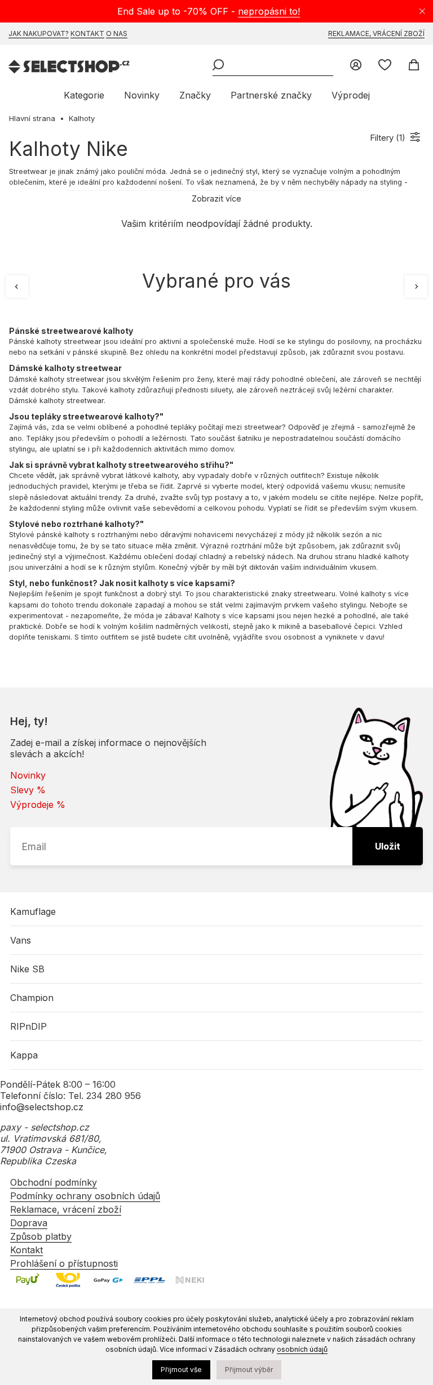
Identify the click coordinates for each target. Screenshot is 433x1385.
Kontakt (87, 33)
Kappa (24, 1055)
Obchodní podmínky (53, 1182)
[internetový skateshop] (69, 68)
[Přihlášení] (355, 66)
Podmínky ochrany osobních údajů (85, 1195)
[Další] (416, 286)
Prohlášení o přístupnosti (64, 1263)
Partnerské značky (271, 95)
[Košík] (413, 66)
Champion (32, 997)
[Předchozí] (17, 286)
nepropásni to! (269, 11)
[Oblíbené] (384, 66)
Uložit (387, 846)
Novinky (142, 95)
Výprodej (351, 95)
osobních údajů (302, 1349)
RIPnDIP (28, 1026)
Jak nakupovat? (38, 33)
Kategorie (84, 95)
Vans (20, 940)
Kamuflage (33, 911)
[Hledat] (218, 66)
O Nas (116, 33)
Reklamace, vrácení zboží (376, 33)
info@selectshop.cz (41, 1107)
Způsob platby (41, 1236)
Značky (195, 95)
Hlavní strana (32, 118)
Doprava (28, 1222)
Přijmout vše (181, 1369)
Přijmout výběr (249, 1369)
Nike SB (27, 969)
